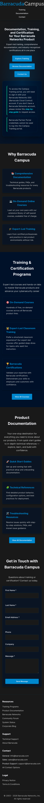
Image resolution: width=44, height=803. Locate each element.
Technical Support (10, 739)
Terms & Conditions (11, 784)
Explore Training (22, 59)
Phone (8, 632)
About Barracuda (9, 743)
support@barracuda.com (29, 763)
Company (9, 644)
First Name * (10, 590)
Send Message (22, 681)
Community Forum (10, 718)
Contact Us (22, 74)
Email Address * (12, 617)
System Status (8, 722)
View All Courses (22, 397)
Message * (10, 656)
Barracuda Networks (11, 714)
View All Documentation (22, 540)
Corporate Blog (9, 726)
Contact (22, 17)
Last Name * (10, 605)
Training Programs (10, 706)
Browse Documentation (22, 66)
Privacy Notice (8, 780)
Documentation (22, 13)
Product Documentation (13, 710)
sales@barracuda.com (18, 759)
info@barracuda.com (19, 756)
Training (22, 10)
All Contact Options (11, 767)
